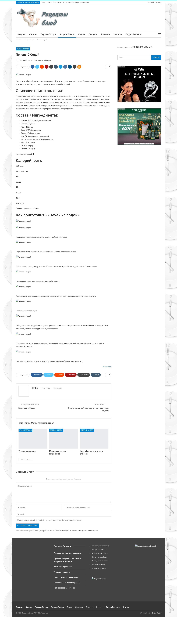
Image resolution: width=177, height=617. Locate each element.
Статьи (126, 607)
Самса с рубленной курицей (66, 577)
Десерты (92, 34)
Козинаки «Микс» (26, 408)
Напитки (118, 34)
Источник (107, 366)
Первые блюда (48, 34)
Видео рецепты (133, 34)
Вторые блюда (66, 34)
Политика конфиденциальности (76, 2)
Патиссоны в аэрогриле (64, 588)
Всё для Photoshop (99, 549)
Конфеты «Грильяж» (63, 567)
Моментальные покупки (100, 546)
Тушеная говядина (62, 572)
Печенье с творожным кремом (67, 553)
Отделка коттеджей (99, 568)
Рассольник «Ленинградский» (67, 583)
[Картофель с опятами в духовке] (94, 438)
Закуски (21, 34)
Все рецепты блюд (98, 564)
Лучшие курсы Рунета (100, 553)
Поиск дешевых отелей (100, 561)
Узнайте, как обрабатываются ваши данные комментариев (77, 530)
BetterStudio (156, 613)
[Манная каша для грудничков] (63, 438)
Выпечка (105, 34)
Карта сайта (47, 2)
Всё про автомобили (99, 557)
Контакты (57, 2)
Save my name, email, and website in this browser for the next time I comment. (50, 520)
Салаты (33, 34)
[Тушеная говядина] (33, 438)
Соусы (81, 34)
